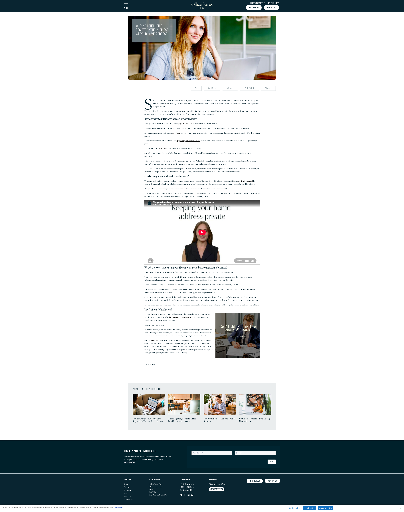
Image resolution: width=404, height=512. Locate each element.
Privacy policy (129, 462)
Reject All (310, 508)
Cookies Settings (216, 489)
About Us (127, 497)
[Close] (400, 508)
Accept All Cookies (325, 508)
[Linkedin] (181, 495)
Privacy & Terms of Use (217, 484)
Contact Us (128, 500)
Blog (126, 493)
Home (126, 484)
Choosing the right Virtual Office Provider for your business (182, 420)
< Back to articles (150, 365)
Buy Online (237, 343)
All (196, 88)
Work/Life (230, 88)
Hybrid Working (249, 88)
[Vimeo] (192, 495)
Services (127, 487)
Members (268, 88)
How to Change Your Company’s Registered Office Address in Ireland (148, 420)
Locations (127, 490)
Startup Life (212, 88)
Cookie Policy (118, 507)
